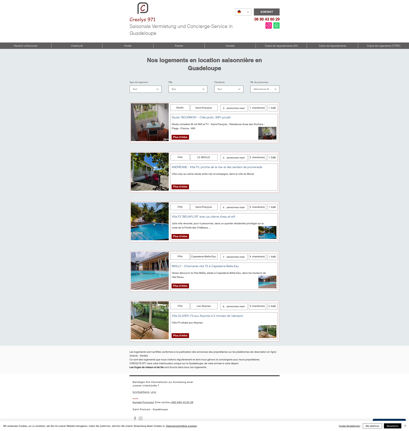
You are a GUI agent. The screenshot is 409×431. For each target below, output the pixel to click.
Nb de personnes (259, 82)
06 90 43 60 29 (267, 19)
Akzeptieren (393, 425)
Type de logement (139, 82)
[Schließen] (405, 425)
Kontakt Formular (143, 402)
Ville (170, 82)
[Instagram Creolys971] (140, 418)
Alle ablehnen (372, 425)
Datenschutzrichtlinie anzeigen (181, 425)
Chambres (219, 82)
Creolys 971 (142, 19)
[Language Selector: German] (243, 11)
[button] (76, 45)
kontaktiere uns (144, 392)
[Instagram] (269, 25)
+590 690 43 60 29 (181, 402)
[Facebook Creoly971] (135, 418)
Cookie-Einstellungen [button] (349, 425)
